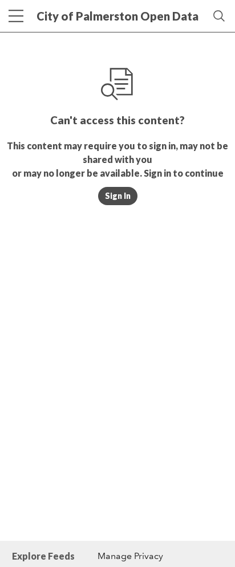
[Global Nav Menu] (16, 16)
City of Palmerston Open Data (117, 16)
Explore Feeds (43, 555)
